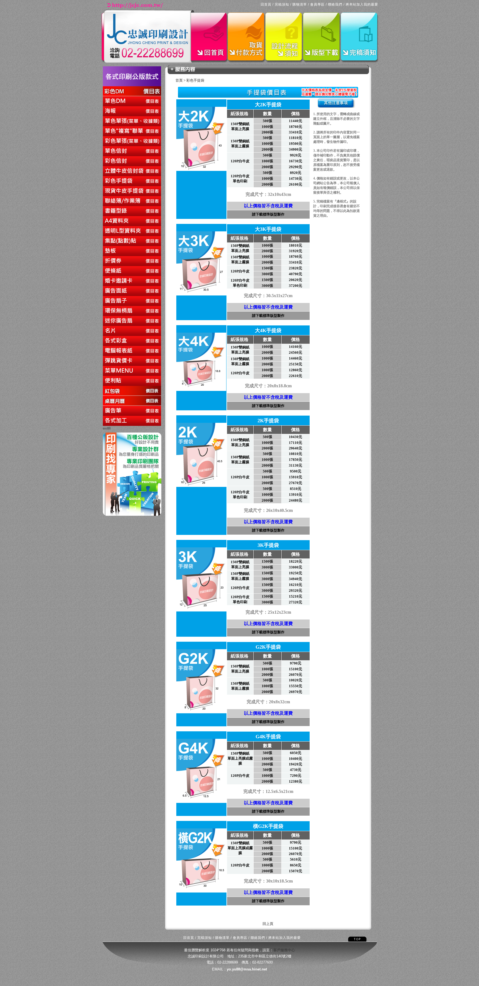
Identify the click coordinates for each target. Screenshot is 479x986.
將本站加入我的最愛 (362, 4)
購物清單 (299, 4)
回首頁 (266, 4)
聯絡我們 (335, 4)
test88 (107, 428)
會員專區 (317, 4)
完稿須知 (282, 4)
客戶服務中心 (284, 950)
